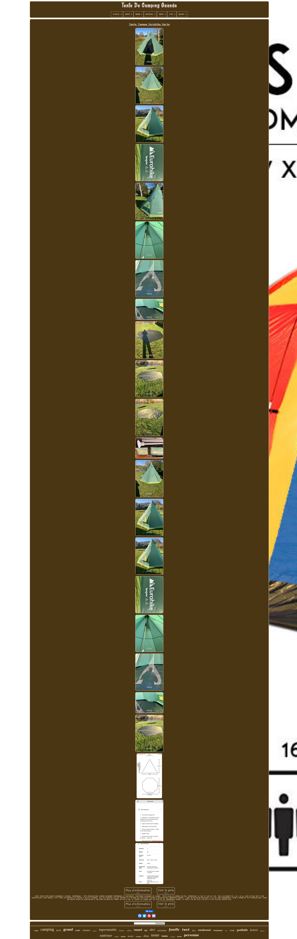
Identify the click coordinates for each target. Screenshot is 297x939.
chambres (121, 930)
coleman (138, 936)
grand (68, 929)
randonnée (204, 929)
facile (58, 930)
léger (194, 930)
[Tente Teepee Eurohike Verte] (149, 46)
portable (172, 936)
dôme (146, 936)
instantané (218, 930)
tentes (165, 935)
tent (186, 930)
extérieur (106, 935)
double (130, 936)
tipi (145, 930)
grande (95, 931)
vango (36, 930)
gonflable (242, 929)
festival (254, 930)
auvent (179, 936)
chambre (86, 930)
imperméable (108, 929)
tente (155, 935)
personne (191, 934)
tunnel (138, 929)
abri (152, 929)
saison (123, 936)
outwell (116, 936)
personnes (262, 931)
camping (47, 929)
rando (77, 930)
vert (226, 930)
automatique (162, 930)
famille (174, 929)
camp (232, 930)
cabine (129, 930)
